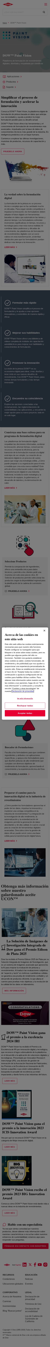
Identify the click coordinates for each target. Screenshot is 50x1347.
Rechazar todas (25, 705)
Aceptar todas (25, 713)
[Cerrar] (44, 630)
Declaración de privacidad (23, 691)
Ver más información (25, 698)
